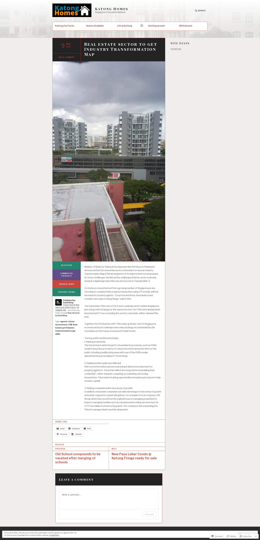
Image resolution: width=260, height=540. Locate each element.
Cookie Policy (54, 535)
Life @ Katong (124, 25)
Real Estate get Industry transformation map (66, 327)
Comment (149, 514)
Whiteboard (185, 25)
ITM (70, 324)
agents (63, 321)
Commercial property (66, 274)
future (71, 321)
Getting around (156, 25)
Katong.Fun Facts (64, 25)
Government (61, 324)
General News (66, 284)
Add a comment (66, 57)
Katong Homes (111, 9)
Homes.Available (95, 25)
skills (57, 334)
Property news (66, 292)
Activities (66, 265)
